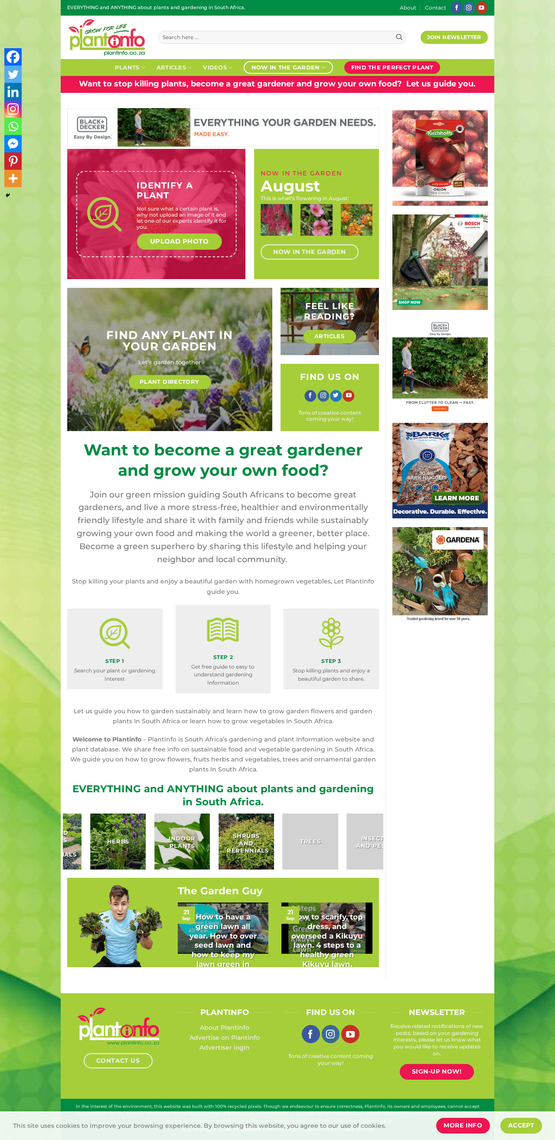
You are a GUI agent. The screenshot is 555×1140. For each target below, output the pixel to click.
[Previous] (270, 227)
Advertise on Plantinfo (224, 1037)
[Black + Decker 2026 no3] (440, 366)
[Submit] (399, 37)
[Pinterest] (13, 161)
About (408, 8)
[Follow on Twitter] (336, 396)
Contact (435, 8)
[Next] (363, 227)
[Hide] (7, 195)
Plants (127, 67)
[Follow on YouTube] (481, 7)
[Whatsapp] (13, 126)
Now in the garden (285, 67)
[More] (13, 178)
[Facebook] (13, 57)
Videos (215, 67)
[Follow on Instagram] (469, 7)
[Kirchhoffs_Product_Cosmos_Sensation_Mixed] (440, 157)
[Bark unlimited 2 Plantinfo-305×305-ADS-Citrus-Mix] (440, 470)
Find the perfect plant (392, 67)
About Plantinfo (224, 1027)
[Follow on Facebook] (456, 7)
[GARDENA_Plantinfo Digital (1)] (447, 574)
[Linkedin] (13, 91)
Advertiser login (224, 1047)
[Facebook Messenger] (13, 143)
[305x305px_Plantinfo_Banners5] (440, 262)
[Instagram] (13, 109)
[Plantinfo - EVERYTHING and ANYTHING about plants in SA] (106, 37)
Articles (171, 67)
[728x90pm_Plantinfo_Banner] (223, 127)
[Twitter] (13, 74)
